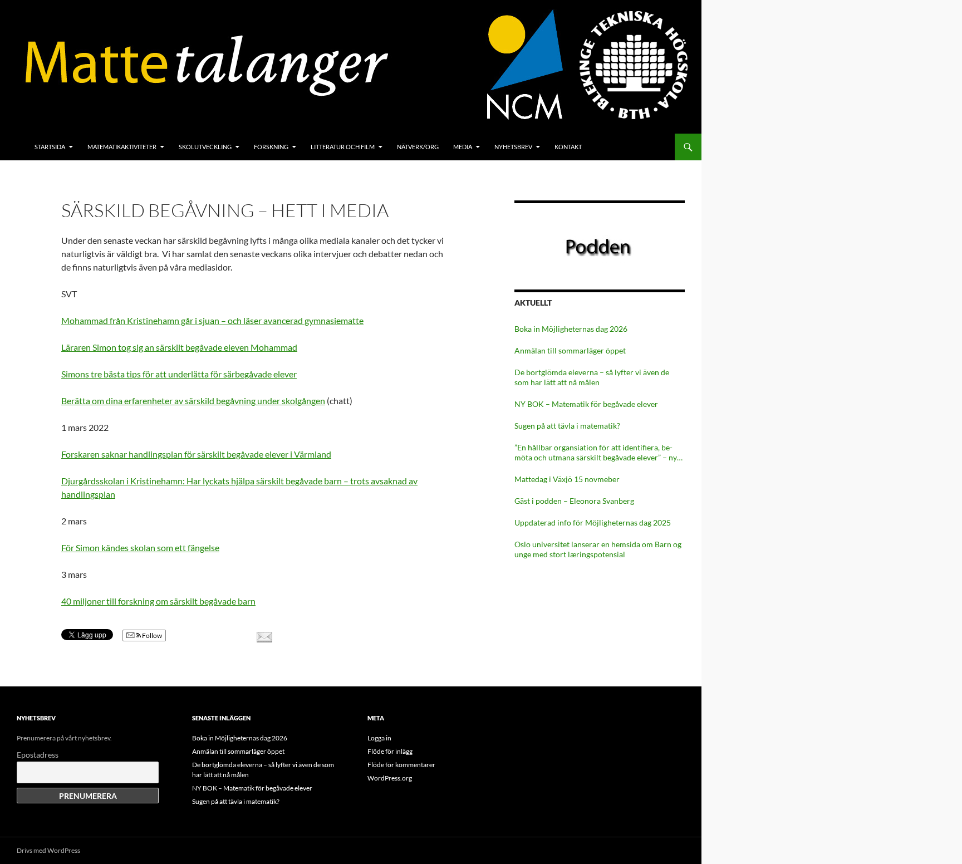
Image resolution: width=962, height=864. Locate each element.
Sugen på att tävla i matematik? (567, 425)
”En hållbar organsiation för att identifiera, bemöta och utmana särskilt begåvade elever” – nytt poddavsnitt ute (598, 453)
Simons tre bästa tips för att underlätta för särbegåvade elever (179, 374)
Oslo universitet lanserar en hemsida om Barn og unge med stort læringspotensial (597, 549)
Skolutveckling (205, 146)
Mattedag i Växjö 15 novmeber (567, 479)
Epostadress (37, 754)
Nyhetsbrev (513, 146)
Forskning (271, 146)
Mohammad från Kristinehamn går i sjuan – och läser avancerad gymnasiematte (212, 320)
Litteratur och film (343, 146)
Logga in (379, 738)
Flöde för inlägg (390, 751)
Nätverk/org (418, 146)
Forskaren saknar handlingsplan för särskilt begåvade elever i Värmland (196, 454)
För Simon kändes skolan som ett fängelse (140, 547)
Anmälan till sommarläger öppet (570, 350)
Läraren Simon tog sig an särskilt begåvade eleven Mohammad (179, 347)
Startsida (50, 146)
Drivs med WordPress (48, 850)
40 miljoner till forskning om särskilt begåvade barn (158, 601)
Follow (151, 635)
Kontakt (568, 146)
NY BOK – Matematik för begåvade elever (586, 404)
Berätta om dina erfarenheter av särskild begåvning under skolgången (193, 400)
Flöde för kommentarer (401, 764)
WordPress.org (389, 778)
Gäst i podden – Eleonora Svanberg (574, 500)
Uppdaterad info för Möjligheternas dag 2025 (592, 522)
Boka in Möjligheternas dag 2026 (570, 328)
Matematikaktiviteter (121, 146)
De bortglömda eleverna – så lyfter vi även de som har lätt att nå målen (591, 377)
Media (462, 146)
